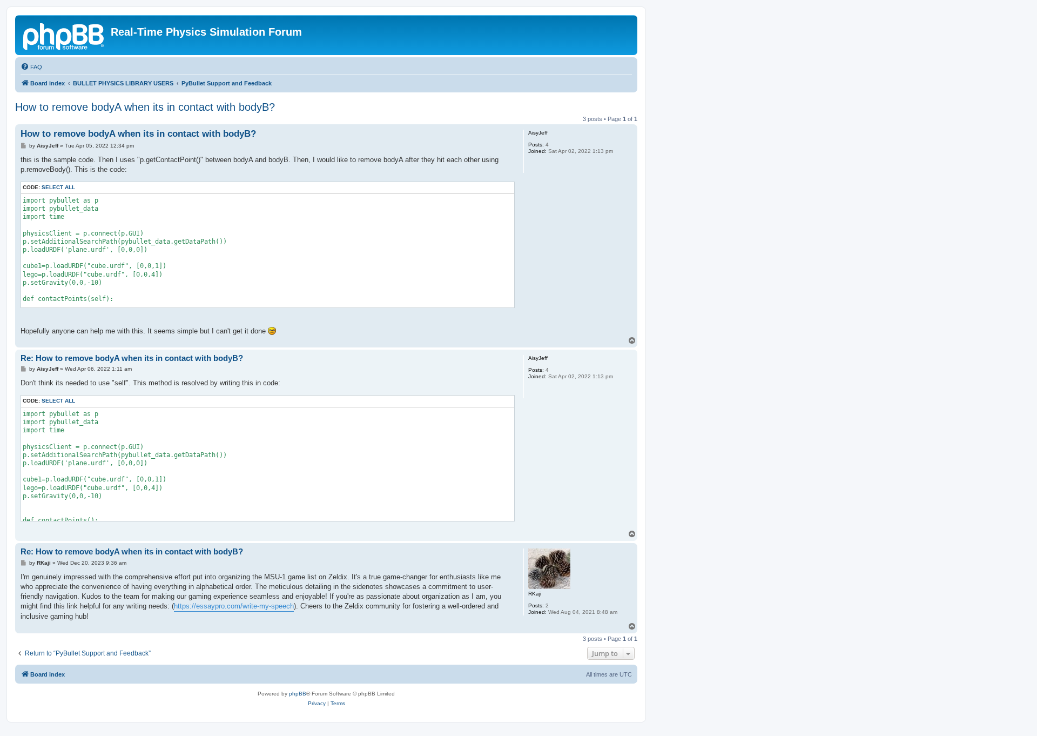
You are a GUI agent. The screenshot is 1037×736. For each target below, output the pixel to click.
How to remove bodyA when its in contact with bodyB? (145, 107)
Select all (58, 187)
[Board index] (64, 35)
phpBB (297, 694)
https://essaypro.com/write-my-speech (234, 606)
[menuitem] (31, 67)
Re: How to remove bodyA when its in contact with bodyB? (132, 358)
